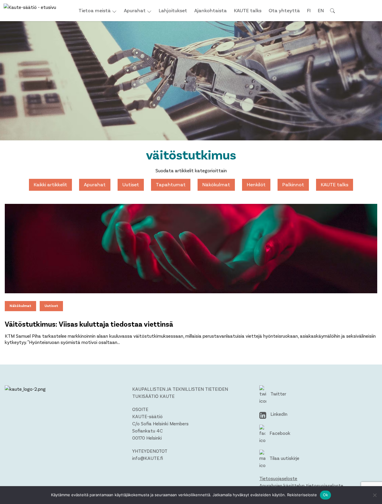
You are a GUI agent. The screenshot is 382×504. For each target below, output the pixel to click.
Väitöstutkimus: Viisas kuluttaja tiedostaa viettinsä (89, 324)
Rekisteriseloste (302, 494)
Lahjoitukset (173, 10)
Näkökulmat (216, 184)
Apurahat (135, 10)
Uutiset (130, 184)
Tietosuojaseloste (278, 478)
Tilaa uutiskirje (283, 458)
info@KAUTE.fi (147, 458)
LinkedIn (278, 414)
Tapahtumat (171, 184)
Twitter (277, 393)
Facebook (279, 433)
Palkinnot (293, 184)
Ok (325, 494)
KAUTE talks (247, 10)
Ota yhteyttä (284, 10)
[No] (375, 495)
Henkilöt (256, 184)
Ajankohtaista (210, 10)
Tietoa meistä (94, 10)
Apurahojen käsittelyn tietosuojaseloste (301, 485)
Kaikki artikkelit (50, 184)
